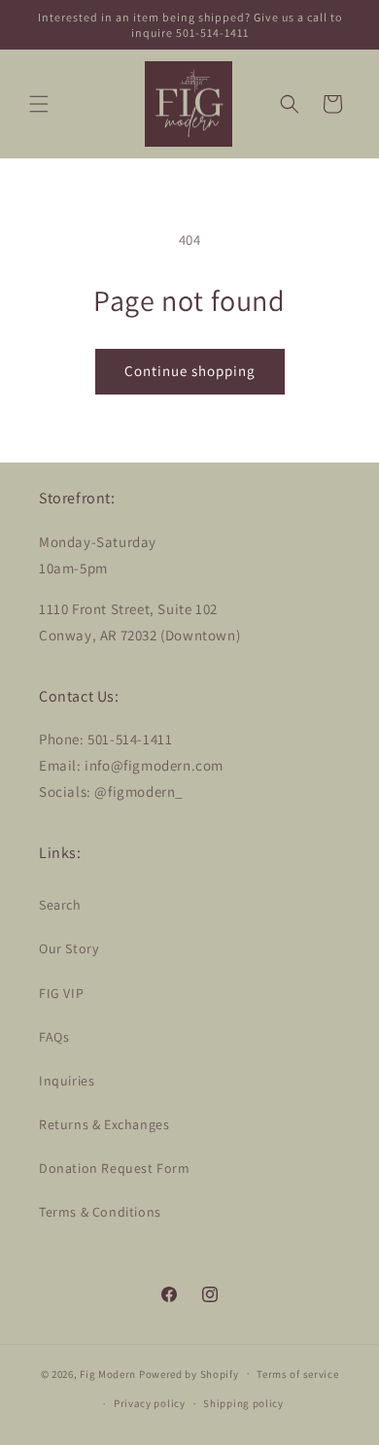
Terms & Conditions (100, 1212)
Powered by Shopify (189, 1373)
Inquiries (66, 1080)
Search (60, 904)
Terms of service (297, 1374)
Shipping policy (243, 1403)
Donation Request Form (114, 1168)
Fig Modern (108, 1373)
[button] (38, 104)
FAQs (54, 1037)
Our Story (68, 948)
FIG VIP (61, 993)
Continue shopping (190, 370)
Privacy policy (150, 1403)
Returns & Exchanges (104, 1124)
